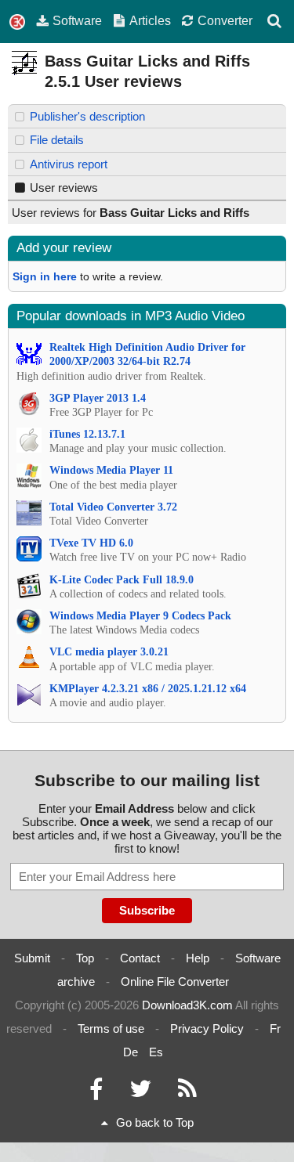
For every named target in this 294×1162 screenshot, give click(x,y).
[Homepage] (17, 22)
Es (156, 1052)
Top (85, 958)
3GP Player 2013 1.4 (97, 398)
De (130, 1052)
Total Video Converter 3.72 (113, 507)
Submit (32, 958)
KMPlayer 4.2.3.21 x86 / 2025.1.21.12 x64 (147, 689)
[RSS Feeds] (187, 1092)
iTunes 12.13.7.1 (87, 434)
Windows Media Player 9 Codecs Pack (140, 616)
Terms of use (111, 1028)
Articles (150, 20)
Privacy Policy (207, 1028)
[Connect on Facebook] (96, 1092)
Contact (140, 958)
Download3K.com (187, 1005)
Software (77, 20)
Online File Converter (175, 981)
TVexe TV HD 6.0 (91, 543)
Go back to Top (155, 1122)
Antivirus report (68, 164)
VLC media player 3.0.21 (109, 652)
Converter (225, 20)
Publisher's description (87, 116)
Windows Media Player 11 (111, 470)
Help (197, 958)
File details (57, 139)
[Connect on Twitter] (140, 1092)
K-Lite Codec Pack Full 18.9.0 (121, 580)
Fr (275, 1028)
